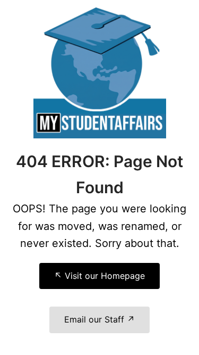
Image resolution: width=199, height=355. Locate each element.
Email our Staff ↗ (99, 319)
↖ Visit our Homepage (99, 275)
